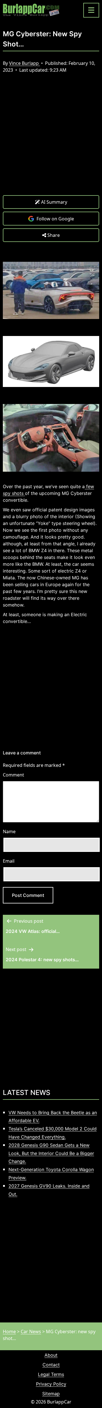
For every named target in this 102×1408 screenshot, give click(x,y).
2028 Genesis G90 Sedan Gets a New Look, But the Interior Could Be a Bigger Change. (51, 1153)
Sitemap (51, 1393)
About (51, 1355)
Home (9, 1331)
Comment (13, 775)
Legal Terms (51, 1374)
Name (9, 831)
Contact (51, 1364)
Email (8, 861)
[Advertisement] (51, 139)
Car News (31, 1331)
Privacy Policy (51, 1384)
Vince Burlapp (24, 63)
